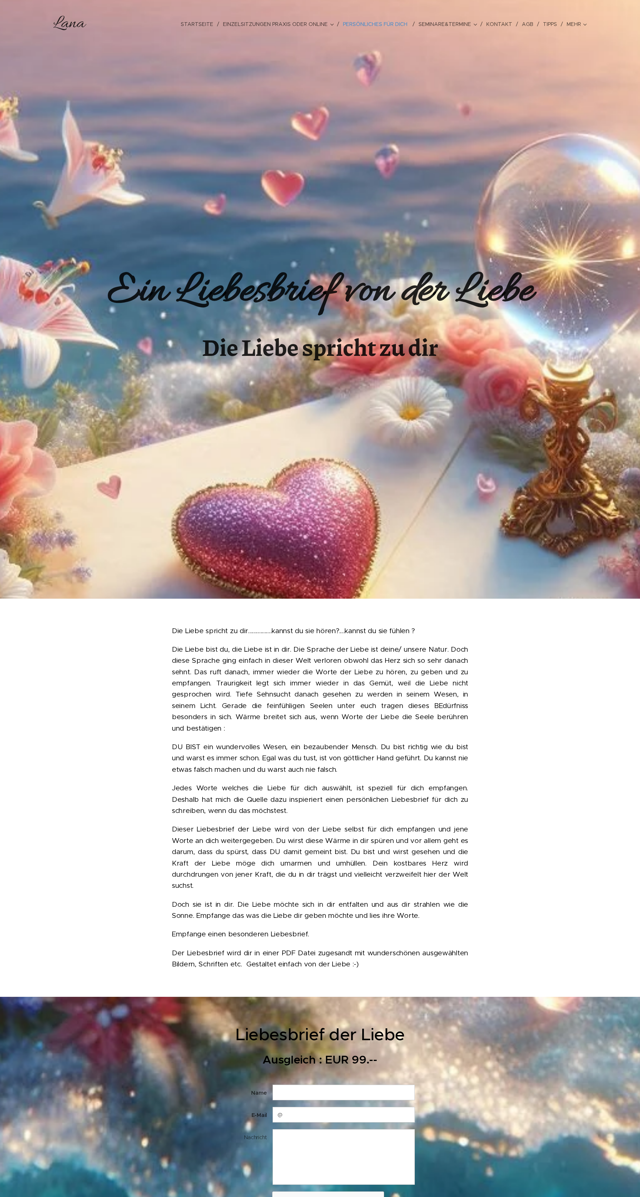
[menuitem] (199, 24)
